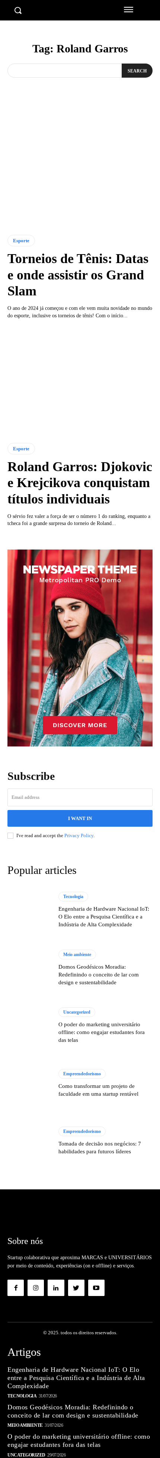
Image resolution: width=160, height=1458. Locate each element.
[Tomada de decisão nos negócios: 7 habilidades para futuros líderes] (29, 1141)
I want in (80, 818)
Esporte (21, 240)
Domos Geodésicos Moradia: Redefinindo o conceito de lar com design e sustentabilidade (98, 974)
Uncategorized (76, 1012)
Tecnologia (73, 896)
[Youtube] (96, 1288)
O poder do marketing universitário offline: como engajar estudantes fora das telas (101, 1032)
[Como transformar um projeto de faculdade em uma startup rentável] (29, 1083)
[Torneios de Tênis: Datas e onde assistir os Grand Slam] (80, 173)
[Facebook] (15, 1288)
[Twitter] (76, 1288)
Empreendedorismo (82, 1073)
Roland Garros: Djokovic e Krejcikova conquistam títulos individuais (79, 482)
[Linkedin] (56, 1288)
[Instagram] (36, 1288)
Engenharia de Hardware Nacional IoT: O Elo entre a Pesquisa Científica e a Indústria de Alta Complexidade (103, 916)
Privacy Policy (78, 835)
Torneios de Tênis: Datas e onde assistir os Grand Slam (77, 274)
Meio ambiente (77, 954)
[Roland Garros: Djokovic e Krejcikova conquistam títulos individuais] (80, 381)
